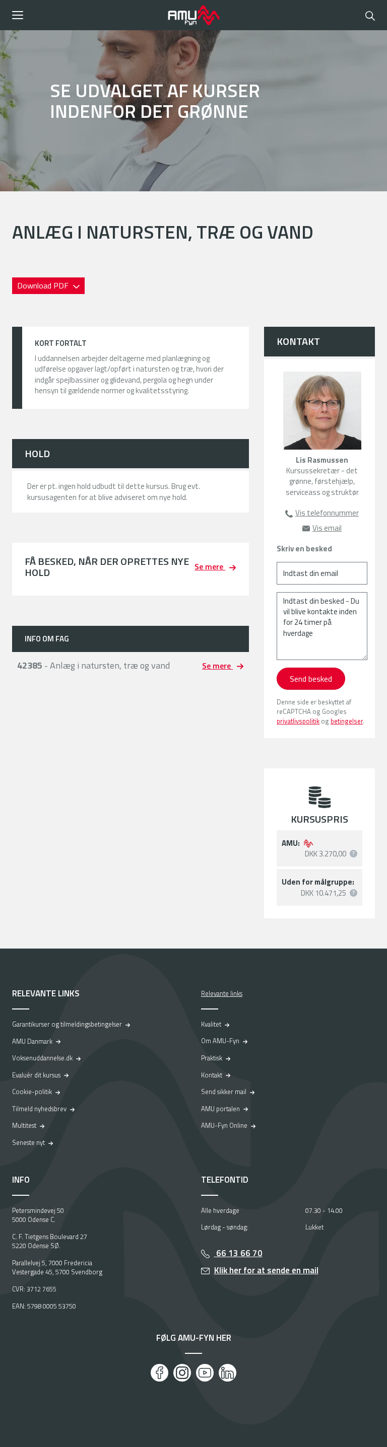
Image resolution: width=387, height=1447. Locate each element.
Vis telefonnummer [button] (327, 513)
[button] (86, 15)
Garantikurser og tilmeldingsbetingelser (67, 1024)
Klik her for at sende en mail (266, 1270)
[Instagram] (182, 1373)
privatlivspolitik (298, 721)
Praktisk (211, 1058)
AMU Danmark (32, 1041)
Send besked (311, 679)
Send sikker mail (223, 1092)
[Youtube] (205, 1373)
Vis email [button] (327, 528)
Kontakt (211, 1075)
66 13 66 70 (238, 1253)
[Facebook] (159, 1373)
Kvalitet (211, 1024)
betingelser (347, 721)
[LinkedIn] (227, 1373)
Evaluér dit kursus (36, 1075)
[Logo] (193, 15)
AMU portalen (220, 1109)
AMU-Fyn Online (224, 1125)
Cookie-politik (32, 1092)
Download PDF (44, 285)
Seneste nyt (28, 1142)
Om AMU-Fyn (220, 1041)
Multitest (24, 1125)
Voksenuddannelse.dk (42, 1058)
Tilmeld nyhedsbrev (39, 1109)
